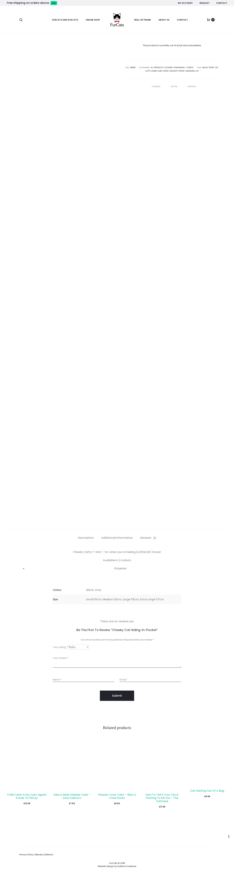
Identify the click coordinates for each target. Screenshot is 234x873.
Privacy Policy (26, 854)
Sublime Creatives (126, 866)
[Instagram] (206, 854)
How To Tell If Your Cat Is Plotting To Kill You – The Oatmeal (162, 798)
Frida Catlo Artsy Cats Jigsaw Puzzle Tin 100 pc (27, 796)
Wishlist (204, 3)
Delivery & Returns (44, 854)
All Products (157, 67)
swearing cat (192, 71)
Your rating (60, 647)
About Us (163, 19)
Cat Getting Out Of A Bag (207, 791)
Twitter (174, 86)
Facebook (156, 86)
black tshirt (208, 67)
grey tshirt (163, 71)
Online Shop (93, 19)
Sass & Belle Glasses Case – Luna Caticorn (71, 796)
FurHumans (179, 67)
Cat (216, 67)
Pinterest (191, 86)
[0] (208, 20)
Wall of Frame (142, 19)
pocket (181, 71)
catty (147, 71)
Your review (61, 658)
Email (124, 679)
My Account (185, 3)
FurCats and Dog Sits (65, 19)
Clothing (168, 67)
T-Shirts (189, 67)
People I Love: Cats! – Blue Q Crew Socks (117, 796)
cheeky (154, 71)
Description (86, 538)
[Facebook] (199, 854)
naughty (174, 71)
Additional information (117, 538)
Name (57, 679)
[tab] (85, 537)
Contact (221, 3)
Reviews (147, 538)
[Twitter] (214, 854)
